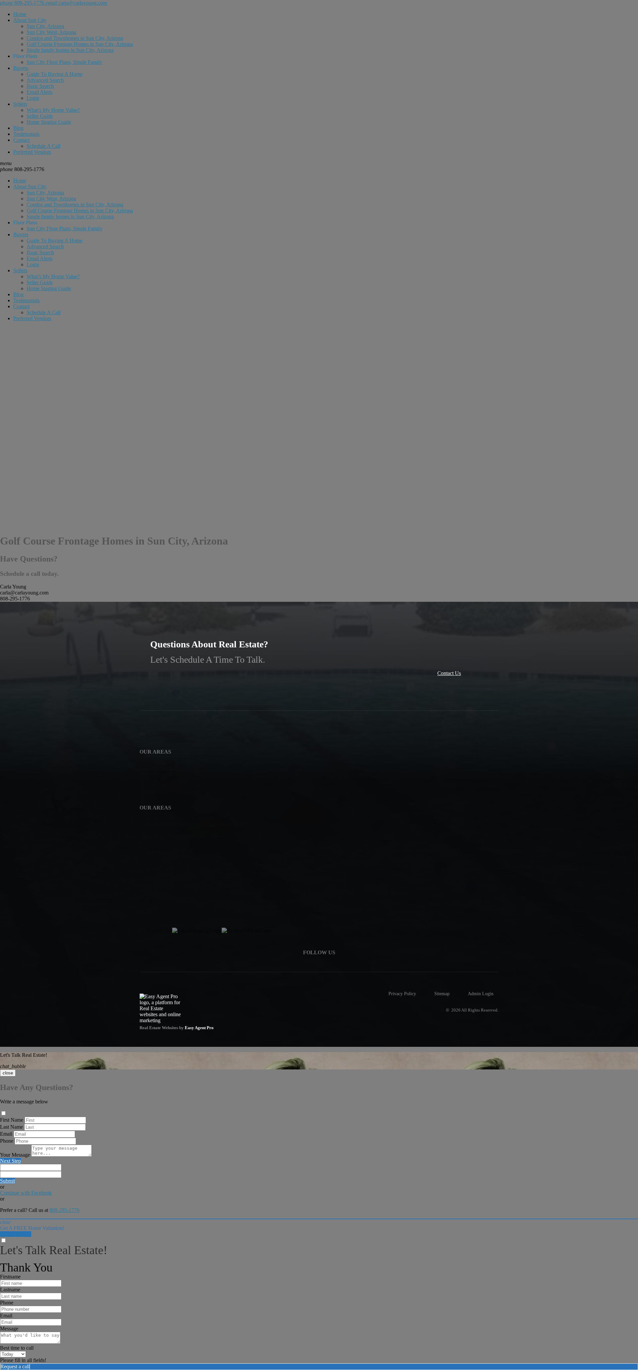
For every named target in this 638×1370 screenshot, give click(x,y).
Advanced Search (45, 80)
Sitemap (442, 993)
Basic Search (40, 86)
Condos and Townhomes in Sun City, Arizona (75, 38)
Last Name (11, 1127)
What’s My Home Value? (53, 110)
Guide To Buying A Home (54, 74)
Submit (7, 1181)
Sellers (20, 104)
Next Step (10, 1161)
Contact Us (449, 673)
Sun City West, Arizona (51, 32)
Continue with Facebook (26, 1193)
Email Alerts (40, 92)
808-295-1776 (22, 169)
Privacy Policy (402, 993)
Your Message (15, 1155)
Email (6, 1134)
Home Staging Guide (49, 122)
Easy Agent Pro (200, 1028)
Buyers (20, 68)
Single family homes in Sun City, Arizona (70, 50)
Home (19, 14)
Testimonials (26, 134)
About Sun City (30, 20)
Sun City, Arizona (45, 26)
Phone (6, 1141)
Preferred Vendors (32, 152)
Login (33, 98)
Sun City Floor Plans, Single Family (64, 62)
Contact (21, 140)
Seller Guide (40, 116)
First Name (11, 1120)
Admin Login (480, 993)
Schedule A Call (43, 146)
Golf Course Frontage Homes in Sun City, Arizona (80, 44)
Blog (18, 128)
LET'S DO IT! (15, 1234)
